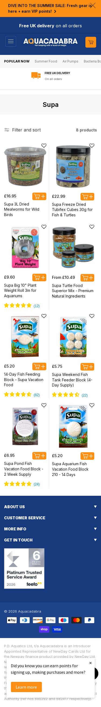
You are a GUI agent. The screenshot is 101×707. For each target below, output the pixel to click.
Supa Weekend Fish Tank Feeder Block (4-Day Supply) (72, 379)
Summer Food (46, 61)
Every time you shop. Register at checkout (57, 79)
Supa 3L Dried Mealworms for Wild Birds (21, 209)
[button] (10, 41)
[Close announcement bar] (93, 5)
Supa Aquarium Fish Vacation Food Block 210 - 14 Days (70, 469)
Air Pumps (70, 61)
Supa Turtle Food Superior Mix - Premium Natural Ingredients (72, 290)
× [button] (90, 662)
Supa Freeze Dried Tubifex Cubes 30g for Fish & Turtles (72, 209)
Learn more (26, 687)
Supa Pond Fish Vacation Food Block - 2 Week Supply (23, 468)
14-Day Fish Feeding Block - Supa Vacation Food (23, 379)
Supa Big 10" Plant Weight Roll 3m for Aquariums (20, 290)
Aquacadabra (29, 611)
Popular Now (16, 61)
